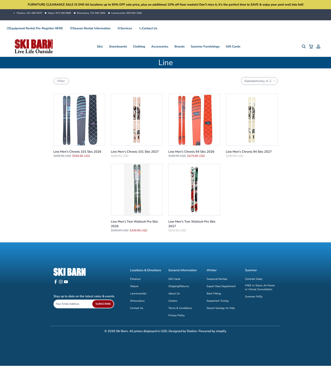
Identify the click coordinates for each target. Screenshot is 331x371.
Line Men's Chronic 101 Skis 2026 (77, 152)
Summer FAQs (254, 296)
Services (126, 28)
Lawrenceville (126, 13)
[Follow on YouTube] (66, 283)
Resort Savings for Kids (221, 308)
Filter (61, 81)
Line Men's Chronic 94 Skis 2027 (249, 152)
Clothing (139, 46)
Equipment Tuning (217, 301)
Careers (172, 301)
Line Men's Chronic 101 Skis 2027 (135, 152)
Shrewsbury (91, 13)
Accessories (159, 46)
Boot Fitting (214, 293)
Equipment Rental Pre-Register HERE (36, 28)
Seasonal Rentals (217, 279)
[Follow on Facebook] (55, 283)
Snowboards (118, 46)
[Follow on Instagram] (61, 283)
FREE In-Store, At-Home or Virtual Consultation (260, 287)
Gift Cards (233, 46)
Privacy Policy (176, 315)
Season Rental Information (92, 28)
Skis (100, 46)
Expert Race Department (221, 286)
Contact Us (149, 28)
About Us (174, 293)
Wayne (59, 13)
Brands (180, 46)
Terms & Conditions (180, 308)
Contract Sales (253, 279)
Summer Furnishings (205, 46)
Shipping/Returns (178, 286)
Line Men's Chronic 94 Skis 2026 (191, 152)
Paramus (29, 13)
